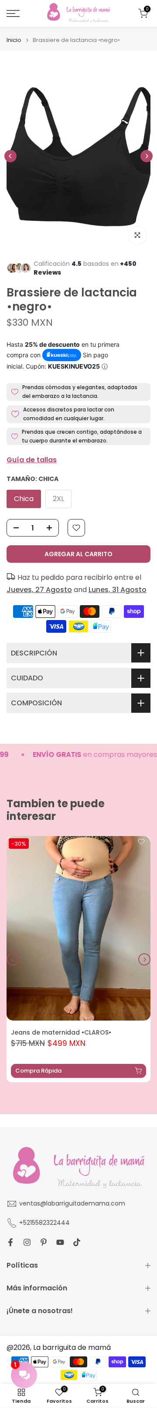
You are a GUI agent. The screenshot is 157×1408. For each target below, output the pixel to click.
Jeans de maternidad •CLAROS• (61, 1032)
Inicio (14, 40)
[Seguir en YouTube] (60, 1242)
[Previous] (10, 156)
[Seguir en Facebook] (10, 1242)
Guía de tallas (32, 460)
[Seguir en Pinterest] (44, 1242)
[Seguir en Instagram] (27, 1242)
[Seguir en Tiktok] (77, 1242)
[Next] (146, 156)
